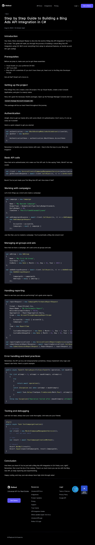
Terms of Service (64, 491)
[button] (76, 6)
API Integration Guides (38, 511)
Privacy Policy (63, 494)
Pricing (56, 6)
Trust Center (35, 508)
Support (33, 504)
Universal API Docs (36, 491)
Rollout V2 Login (36, 521)
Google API (62, 498)
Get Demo (14, 500)
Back (7, 14)
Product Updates (36, 498)
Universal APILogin (36, 518)
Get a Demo (87, 6)
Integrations (48, 6)
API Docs (39, 6)
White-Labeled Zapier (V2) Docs (41, 514)
